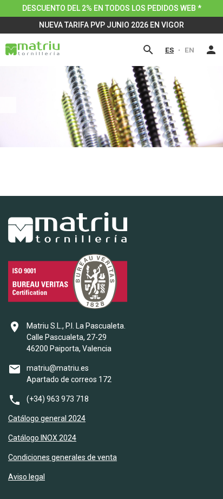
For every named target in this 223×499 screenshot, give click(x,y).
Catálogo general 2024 (47, 418)
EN (189, 49)
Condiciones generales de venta (62, 457)
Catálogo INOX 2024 (42, 438)
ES (169, 49)
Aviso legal (26, 476)
